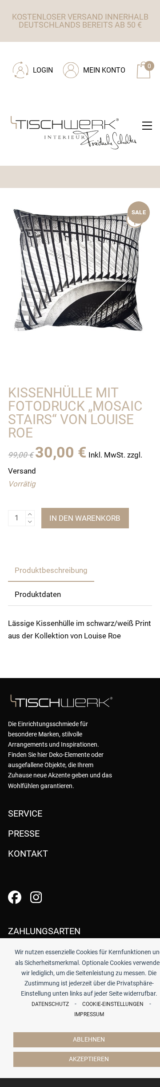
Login (43, 70)
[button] (147, 126)
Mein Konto (104, 70)
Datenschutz (50, 1004)
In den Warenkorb (84, 518)
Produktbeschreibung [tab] (51, 570)
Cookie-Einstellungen (113, 1004)
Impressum (89, 1014)
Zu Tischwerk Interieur (68, 54)
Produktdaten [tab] (38, 594)
